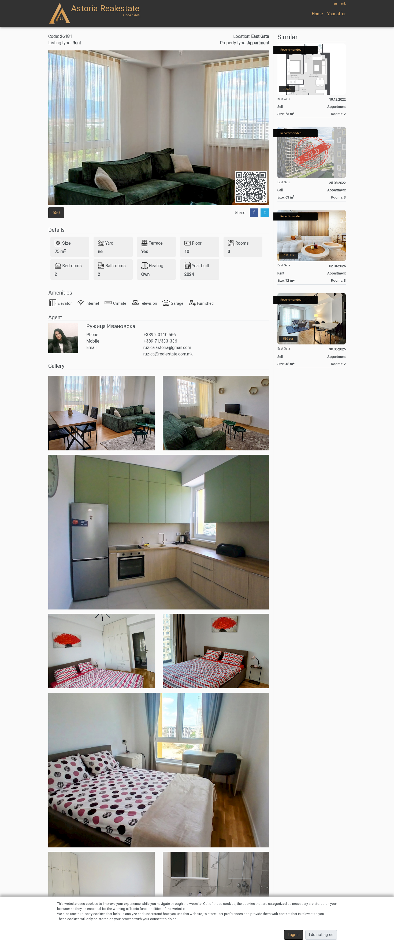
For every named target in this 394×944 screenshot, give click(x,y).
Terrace (156, 242)
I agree (294, 934)
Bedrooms (72, 265)
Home (317, 13)
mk (343, 3)
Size (66, 242)
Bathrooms (115, 265)
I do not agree (321, 934)
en (335, 3)
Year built (200, 265)
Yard (109, 242)
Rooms (242, 242)
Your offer (336, 13)
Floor (197, 242)
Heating (156, 265)
